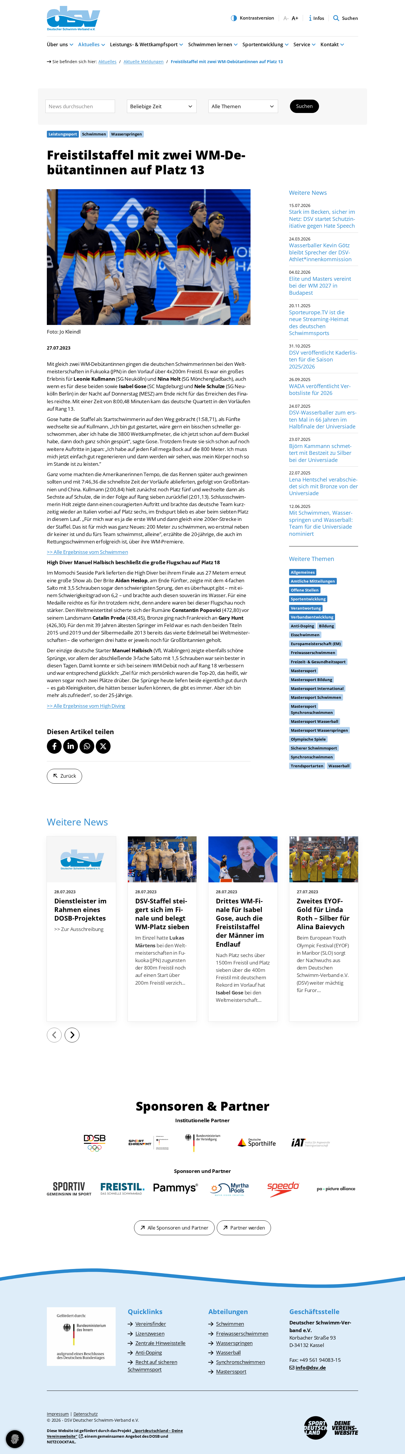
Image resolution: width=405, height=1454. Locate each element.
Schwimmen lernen (210, 44)
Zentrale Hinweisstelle (160, 1343)
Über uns (57, 44)
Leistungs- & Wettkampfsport (144, 44)
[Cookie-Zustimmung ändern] (15, 1439)
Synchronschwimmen (240, 1362)
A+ (295, 18)
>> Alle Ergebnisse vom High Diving (86, 705)
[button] (54, 746)
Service (302, 44)
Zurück (68, 776)
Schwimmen (230, 1323)
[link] (81, 929)
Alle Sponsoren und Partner (178, 1228)
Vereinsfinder (150, 1323)
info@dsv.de (311, 1367)
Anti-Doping (148, 1352)
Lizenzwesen (150, 1333)
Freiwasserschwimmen (242, 1333)
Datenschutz (86, 1414)
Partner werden (247, 1228)
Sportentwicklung (263, 44)
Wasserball (228, 1352)
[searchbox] (80, 106)
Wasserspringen (234, 1343)
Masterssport (231, 1371)
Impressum (58, 1414)
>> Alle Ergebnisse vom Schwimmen (87, 552)
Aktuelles (88, 44)
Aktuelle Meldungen (144, 61)
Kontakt (330, 44)
